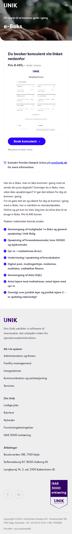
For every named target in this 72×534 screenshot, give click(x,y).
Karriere (9, 412)
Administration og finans (19, 356)
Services (9, 386)
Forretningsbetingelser (18, 427)
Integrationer (12, 371)
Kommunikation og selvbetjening (25, 378)
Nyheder (9, 420)
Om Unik (9, 398)
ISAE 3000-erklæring (17, 435)
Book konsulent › (27, 141)
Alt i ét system (13, 349)
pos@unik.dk (59, 162)
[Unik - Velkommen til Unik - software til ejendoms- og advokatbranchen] (10, 5)
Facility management (17, 363)
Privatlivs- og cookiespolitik (17, 528)
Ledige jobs (11, 405)
